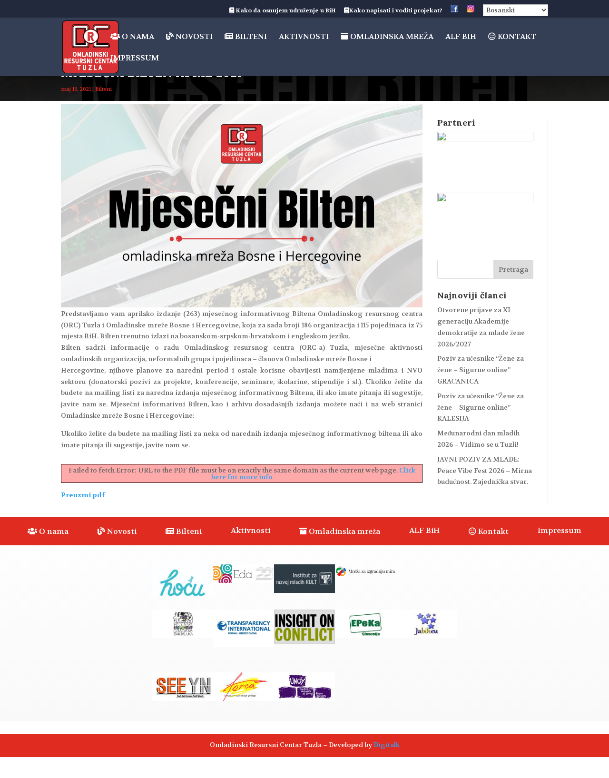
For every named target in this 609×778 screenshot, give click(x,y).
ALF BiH (460, 37)
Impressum (134, 59)
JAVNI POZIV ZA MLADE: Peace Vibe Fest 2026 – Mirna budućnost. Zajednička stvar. (484, 470)
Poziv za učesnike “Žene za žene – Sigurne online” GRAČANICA (480, 369)
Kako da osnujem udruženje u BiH (285, 11)
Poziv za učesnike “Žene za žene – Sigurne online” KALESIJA (480, 407)
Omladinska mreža (390, 36)
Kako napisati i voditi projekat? (395, 11)
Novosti (193, 36)
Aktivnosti (304, 37)
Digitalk (386, 744)
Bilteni (250, 36)
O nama (137, 36)
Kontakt (516, 36)
